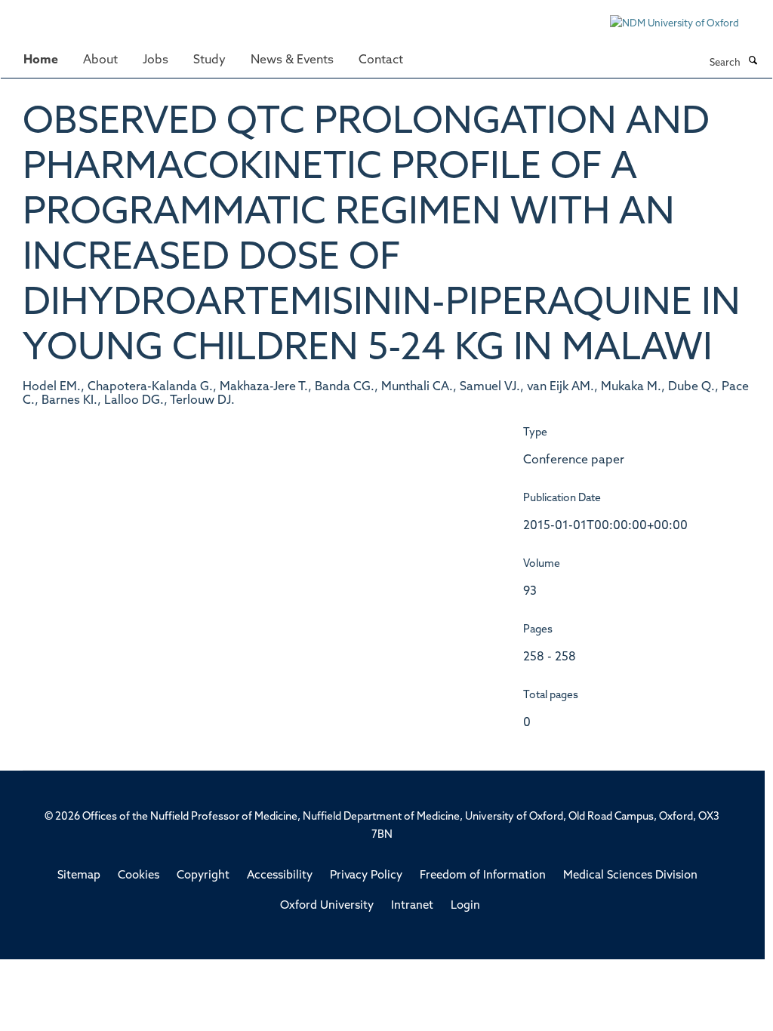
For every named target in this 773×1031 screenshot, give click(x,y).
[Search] (752, 62)
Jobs (155, 60)
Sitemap (78, 876)
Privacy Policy (366, 876)
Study (209, 60)
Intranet (412, 906)
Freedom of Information (483, 876)
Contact (381, 60)
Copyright (203, 876)
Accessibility (280, 876)
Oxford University (327, 906)
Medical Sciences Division (630, 876)
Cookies (138, 876)
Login (465, 906)
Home (40, 60)
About (100, 60)
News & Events (292, 60)
